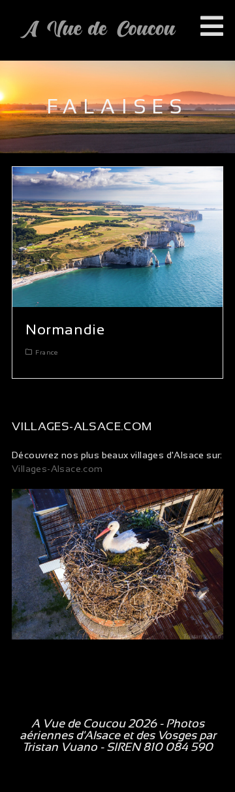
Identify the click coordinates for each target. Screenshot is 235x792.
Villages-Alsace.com (57, 468)
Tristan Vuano (59, 747)
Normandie (64, 329)
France (46, 352)
